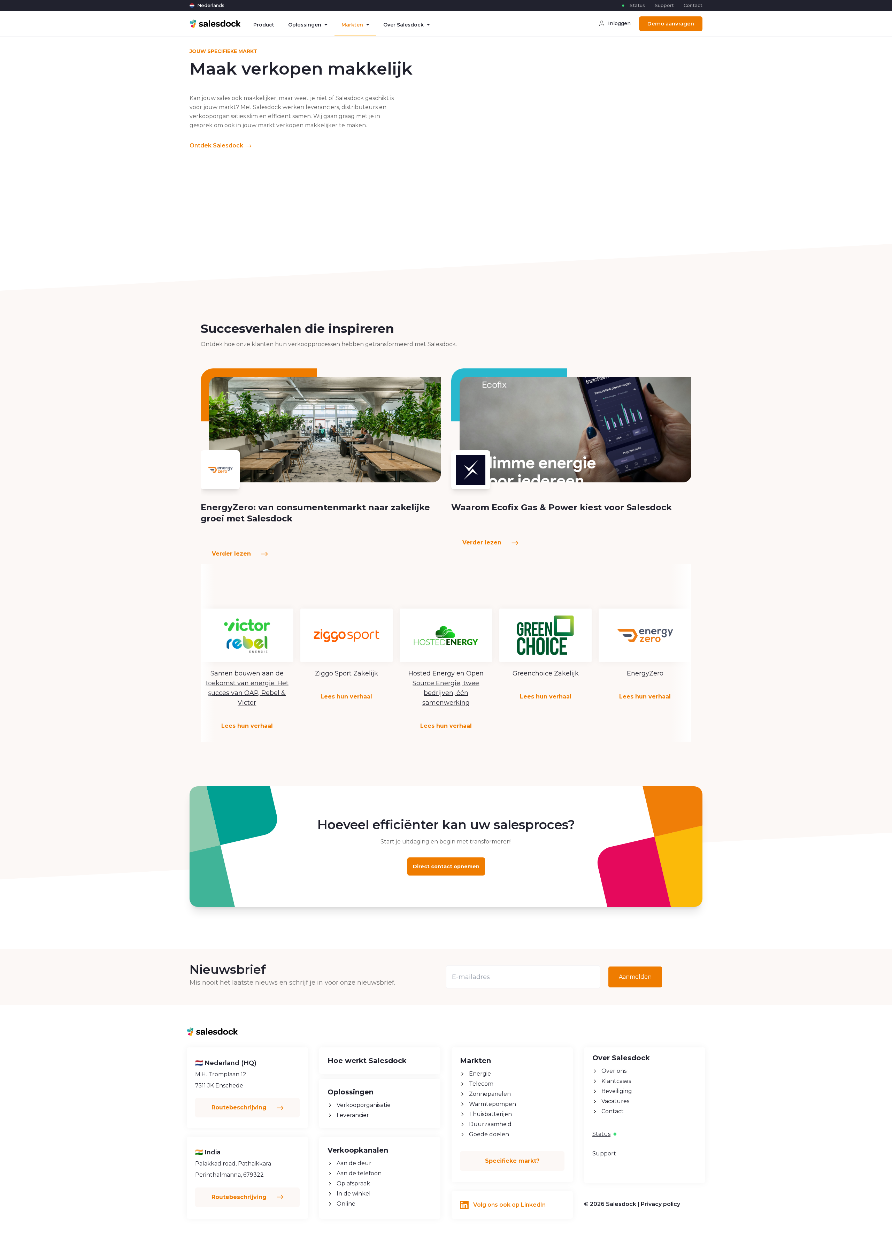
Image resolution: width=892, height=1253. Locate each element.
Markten (352, 25)
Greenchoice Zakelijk (546, 673)
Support (664, 5)
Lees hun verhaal (247, 726)
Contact (693, 5)
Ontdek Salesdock (217, 145)
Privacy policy (660, 1204)
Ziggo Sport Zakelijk (346, 673)
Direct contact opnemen (446, 866)
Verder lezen (232, 553)
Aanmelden (635, 976)
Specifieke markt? (512, 1161)
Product (263, 25)
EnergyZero (645, 673)
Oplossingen (304, 25)
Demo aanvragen (670, 23)
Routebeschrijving (240, 1107)
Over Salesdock (403, 25)
